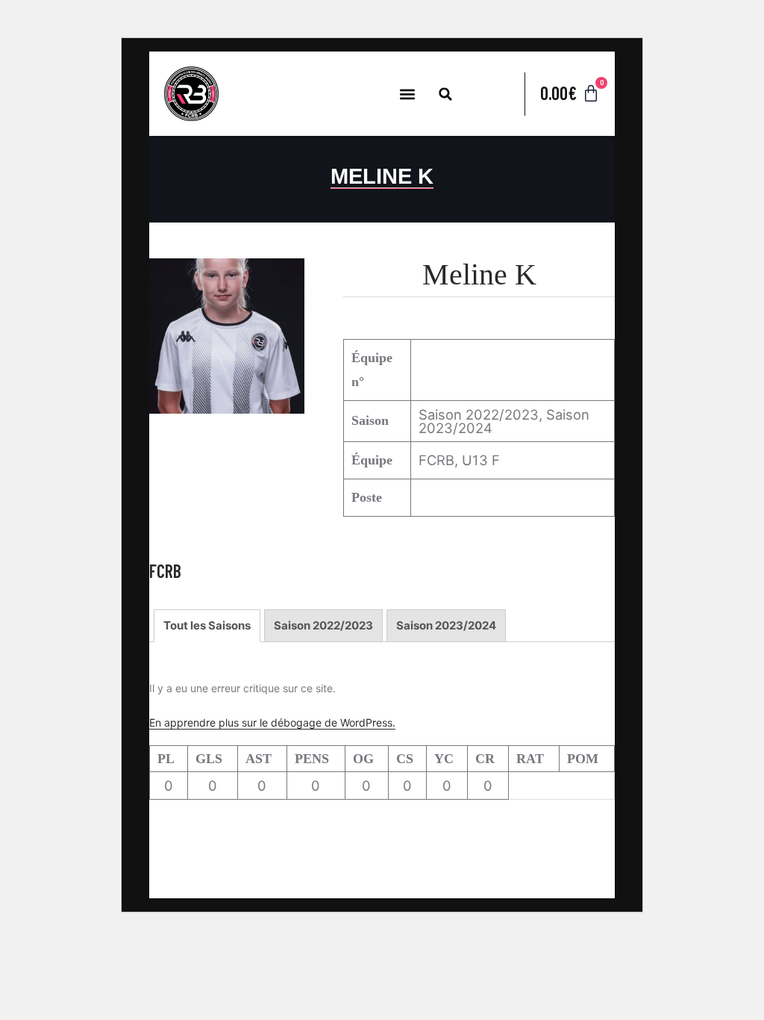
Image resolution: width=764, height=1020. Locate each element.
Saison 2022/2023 (323, 625)
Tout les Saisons (207, 625)
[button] (407, 93)
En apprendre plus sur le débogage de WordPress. (272, 722)
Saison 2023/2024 (446, 625)
